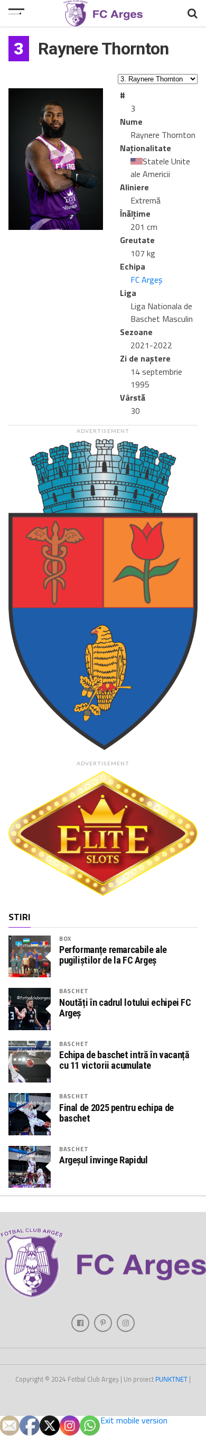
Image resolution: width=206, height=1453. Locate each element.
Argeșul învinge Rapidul (103, 1160)
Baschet (74, 990)
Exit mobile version (133, 1420)
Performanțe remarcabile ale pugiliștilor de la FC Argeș (113, 955)
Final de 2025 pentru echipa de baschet (116, 1113)
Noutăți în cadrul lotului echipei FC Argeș (125, 1008)
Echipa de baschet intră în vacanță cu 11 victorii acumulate (124, 1060)
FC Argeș (146, 279)
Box (65, 938)
